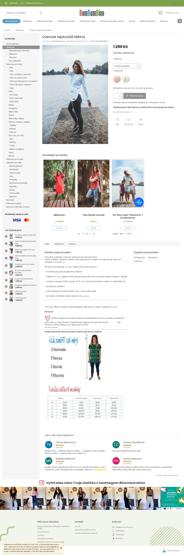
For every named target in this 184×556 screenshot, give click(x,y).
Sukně (11, 115)
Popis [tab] (47, 244)
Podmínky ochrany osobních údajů (50, 542)
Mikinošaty (13, 111)
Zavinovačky (14, 173)
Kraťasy (12, 128)
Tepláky (12, 125)
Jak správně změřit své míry (85, 530)
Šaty (11, 91)
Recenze (10, 200)
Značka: (98, 41)
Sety (11, 176)
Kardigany (13, 108)
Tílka (11, 71)
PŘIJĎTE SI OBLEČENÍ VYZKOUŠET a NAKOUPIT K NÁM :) (53, 527)
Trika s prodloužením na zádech (23, 81)
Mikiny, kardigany (16, 149)
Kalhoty (12, 132)
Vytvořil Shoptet (173, 551)
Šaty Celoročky (16, 98)
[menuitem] (11, 21)
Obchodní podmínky (45, 539)
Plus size (13, 57)
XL (94, 234)
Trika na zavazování (18, 77)
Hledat (40, 13)
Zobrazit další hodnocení (167, 475)
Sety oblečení (15, 61)
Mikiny (11, 105)
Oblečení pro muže (14, 159)
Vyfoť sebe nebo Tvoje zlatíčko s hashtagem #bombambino (95, 483)
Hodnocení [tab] (59, 244)
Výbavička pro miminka (19, 50)
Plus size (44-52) (16, 135)
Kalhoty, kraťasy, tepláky (19, 122)
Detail (59, 228)
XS (79, 234)
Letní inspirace (12, 44)
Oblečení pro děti (14, 162)
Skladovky (10, 47)
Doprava (40, 535)
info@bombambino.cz (124, 527)
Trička (12, 145)
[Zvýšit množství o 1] (122, 94)
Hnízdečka (13, 169)
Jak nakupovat (43, 532)
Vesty (11, 152)
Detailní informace (121, 112)
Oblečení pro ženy (14, 64)
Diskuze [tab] (72, 244)
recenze (85, 296)
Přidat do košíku (136, 96)
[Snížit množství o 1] (122, 97)
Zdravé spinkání (16, 166)
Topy (11, 88)
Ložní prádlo (14, 193)
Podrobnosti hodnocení (76, 41)
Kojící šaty (13, 101)
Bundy (11, 156)
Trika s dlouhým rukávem (20, 84)
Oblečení (13, 54)
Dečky (12, 190)
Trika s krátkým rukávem (20, 74)
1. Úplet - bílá (117, 234)
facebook (119, 538)
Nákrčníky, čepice (16, 118)
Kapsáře (12, 186)
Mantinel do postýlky (18, 183)
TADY (58, 276)
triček (114, 307)
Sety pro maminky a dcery (18, 207)
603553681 (120, 531)
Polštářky (13, 179)
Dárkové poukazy (13, 203)
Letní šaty (13, 94)
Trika (11, 67)
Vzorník (77, 526)
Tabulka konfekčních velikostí (86, 533)
